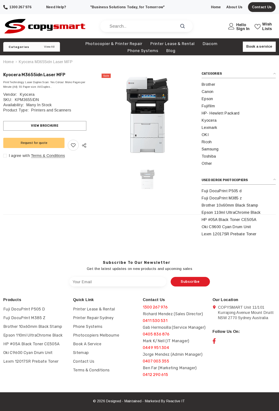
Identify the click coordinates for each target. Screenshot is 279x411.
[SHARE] (82, 145)
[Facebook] (214, 341)
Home (8, 62)
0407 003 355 (156, 361)
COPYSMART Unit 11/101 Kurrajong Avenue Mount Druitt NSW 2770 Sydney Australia (246, 312)
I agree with (19, 155)
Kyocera (27, 94)
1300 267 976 (155, 307)
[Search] (146, 26)
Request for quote (34, 143)
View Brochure (44, 126)
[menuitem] (239, 84)
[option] (147, 114)
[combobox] (141, 26)
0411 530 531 (155, 320)
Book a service (259, 46)
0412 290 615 (155, 374)
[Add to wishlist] (73, 145)
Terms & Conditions (48, 155)
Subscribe (190, 282)
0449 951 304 (156, 347)
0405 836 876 (156, 334)
